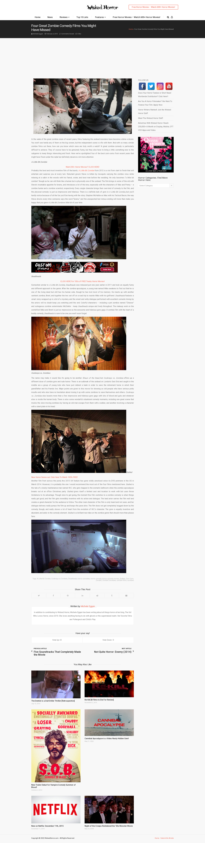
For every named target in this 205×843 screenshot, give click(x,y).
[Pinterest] (67, 595)
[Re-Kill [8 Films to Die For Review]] (109, 684)
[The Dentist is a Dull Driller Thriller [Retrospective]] (56, 684)
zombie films (122, 580)
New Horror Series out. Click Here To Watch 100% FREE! (54, 477)
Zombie (99, 580)
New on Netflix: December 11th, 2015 (47, 826)
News (50, 17)
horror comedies (84, 579)
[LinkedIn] (82, 595)
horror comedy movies (110, 579)
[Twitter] (38, 595)
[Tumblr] (112, 595)
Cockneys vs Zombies (59, 579)
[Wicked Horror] (102, 7)
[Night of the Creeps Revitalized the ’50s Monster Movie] (109, 809)
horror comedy (96, 579)
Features (99, 17)
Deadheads (72, 579)
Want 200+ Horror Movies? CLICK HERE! (82, 167)
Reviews (64, 17)
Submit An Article (167, 838)
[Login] (172, 17)
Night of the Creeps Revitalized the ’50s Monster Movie (109, 826)
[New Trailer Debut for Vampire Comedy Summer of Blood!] (56, 745)
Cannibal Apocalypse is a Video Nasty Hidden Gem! (107, 738)
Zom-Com (129, 579)
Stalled (122, 579)
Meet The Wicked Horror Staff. (150, 118)
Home (37, 17)
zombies (130, 580)
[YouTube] (169, 86)
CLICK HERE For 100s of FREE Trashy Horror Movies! (82, 281)
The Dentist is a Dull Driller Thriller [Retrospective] (53, 701)
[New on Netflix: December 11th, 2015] (56, 809)
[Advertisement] (102, 56)
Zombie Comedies (109, 580)
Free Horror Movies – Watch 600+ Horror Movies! (153, 7)
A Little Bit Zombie (44, 579)
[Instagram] (160, 86)
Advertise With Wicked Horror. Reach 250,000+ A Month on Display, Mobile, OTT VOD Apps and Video (155, 126)
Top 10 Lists (82, 17)
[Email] (126, 595)
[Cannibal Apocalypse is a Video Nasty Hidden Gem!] (109, 722)
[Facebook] (53, 595)
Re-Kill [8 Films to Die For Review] (99, 700)
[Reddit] (97, 595)
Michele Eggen (38, 34)
